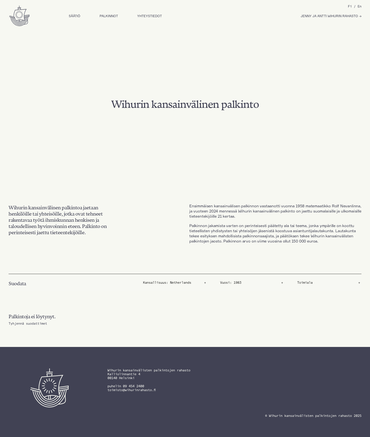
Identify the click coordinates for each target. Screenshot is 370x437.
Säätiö (74, 16)
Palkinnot (109, 16)
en (359, 6)
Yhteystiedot (149, 16)
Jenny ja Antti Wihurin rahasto (330, 16)
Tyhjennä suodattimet (28, 323)
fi (350, 6)
